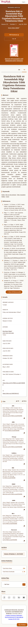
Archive (4, 547)
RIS (18, 401)
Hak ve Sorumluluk (10, 195)
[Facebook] (4, 597)
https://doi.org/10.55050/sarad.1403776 (14, 258)
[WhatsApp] (9, 597)
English (23, 2)
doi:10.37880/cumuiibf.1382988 (12, 430)
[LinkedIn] (19, 597)
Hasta (3, 195)
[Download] (23, 584)
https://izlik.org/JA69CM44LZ (11, 393)
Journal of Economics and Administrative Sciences (14, 59)
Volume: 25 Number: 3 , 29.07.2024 (13, 554)
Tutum (7, 196)
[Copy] (24, 418)
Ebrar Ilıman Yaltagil (13, 28)
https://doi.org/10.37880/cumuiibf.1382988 (12, 415)
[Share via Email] (23, 597)
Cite (13, 38)
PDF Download (13, 34)
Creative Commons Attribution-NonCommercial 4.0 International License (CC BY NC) (14, 617)
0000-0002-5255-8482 (8, 333)
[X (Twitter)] (14, 597)
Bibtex (25, 401)
